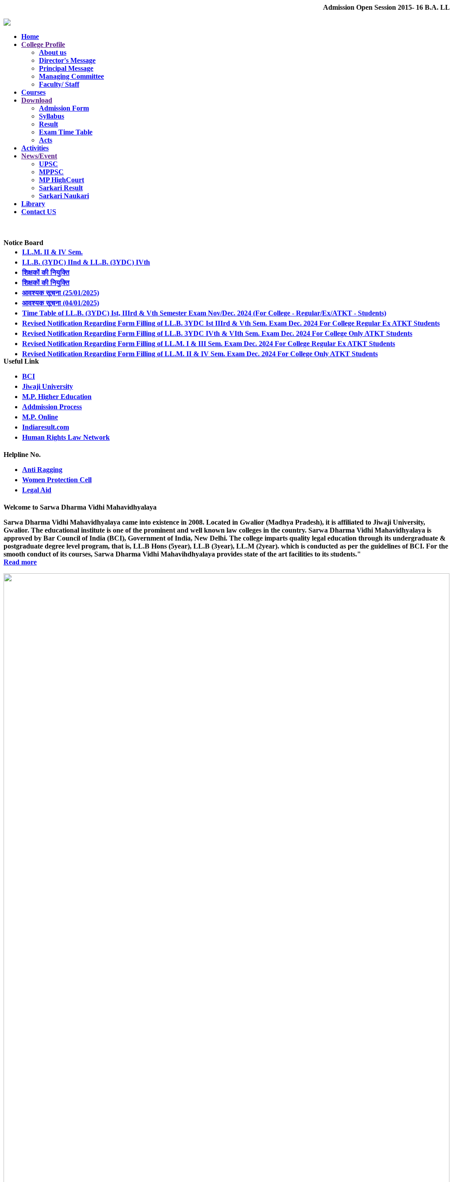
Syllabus (51, 116)
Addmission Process (52, 407)
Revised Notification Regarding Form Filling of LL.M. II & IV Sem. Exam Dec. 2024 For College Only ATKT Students (200, 347)
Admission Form (64, 108)
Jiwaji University (47, 386)
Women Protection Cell (57, 480)
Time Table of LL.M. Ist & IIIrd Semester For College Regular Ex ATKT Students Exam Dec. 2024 (171, 357)
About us (52, 52)
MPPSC (51, 172)
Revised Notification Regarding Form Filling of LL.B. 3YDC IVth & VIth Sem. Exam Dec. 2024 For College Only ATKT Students (217, 326)
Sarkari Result (61, 188)
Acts (45, 140)
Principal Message (66, 68)
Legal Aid (36, 490)
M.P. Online (40, 417)
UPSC (48, 164)
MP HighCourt (61, 180)
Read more (20, 562)
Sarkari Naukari (64, 196)
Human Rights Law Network (66, 437)
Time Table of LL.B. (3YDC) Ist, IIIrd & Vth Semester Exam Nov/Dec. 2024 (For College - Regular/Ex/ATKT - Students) (204, 306)
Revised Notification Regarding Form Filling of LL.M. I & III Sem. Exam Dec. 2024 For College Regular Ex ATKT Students (208, 337)
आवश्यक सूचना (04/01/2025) (60, 296)
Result (48, 124)
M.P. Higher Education (57, 396)
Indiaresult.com (45, 427)
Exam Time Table (65, 132)
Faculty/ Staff (59, 84)
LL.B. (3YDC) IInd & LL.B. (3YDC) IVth (86, 255)
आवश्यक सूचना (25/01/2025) (60, 286)
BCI (28, 376)
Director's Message (67, 60)
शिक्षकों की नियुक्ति (45, 265)
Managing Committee (71, 76)
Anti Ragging (42, 469)
